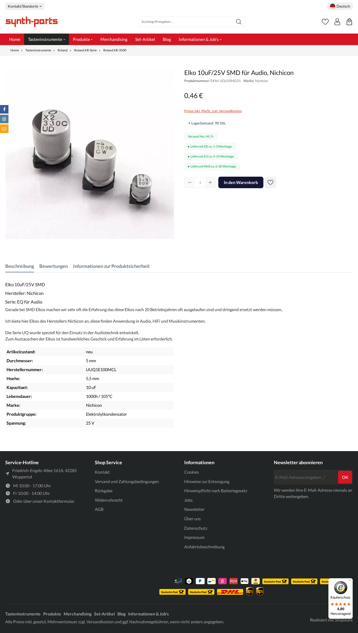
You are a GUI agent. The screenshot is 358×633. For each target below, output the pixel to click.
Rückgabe (103, 490)
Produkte (52, 613)
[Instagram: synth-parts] (4, 119)
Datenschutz (195, 528)
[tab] (19, 266)
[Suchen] (239, 22)
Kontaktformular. (59, 501)
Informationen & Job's (148, 613)
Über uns (192, 518)
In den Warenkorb (241, 182)
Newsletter (194, 509)
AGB (99, 509)
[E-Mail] (4, 129)
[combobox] (186, 22)
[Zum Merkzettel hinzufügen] (270, 182)
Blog (121, 613)
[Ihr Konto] (337, 21)
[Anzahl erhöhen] (210, 182)
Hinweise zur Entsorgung (206, 481)
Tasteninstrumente (23, 613)
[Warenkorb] (349, 21)
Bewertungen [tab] (53, 266)
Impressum (194, 537)
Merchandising (77, 613)
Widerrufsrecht (109, 499)
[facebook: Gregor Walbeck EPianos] (4, 109)
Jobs (188, 499)
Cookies (191, 471)
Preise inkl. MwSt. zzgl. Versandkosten (213, 111)
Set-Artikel (104, 613)
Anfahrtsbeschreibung (204, 546)
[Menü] (349, 581)
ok (345, 477)
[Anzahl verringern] (190, 182)
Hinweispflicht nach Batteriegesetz (215, 490)
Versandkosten (100, 621)
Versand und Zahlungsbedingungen (127, 481)
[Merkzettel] (325, 21)
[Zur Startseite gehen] (31, 22)
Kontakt (102, 471)
